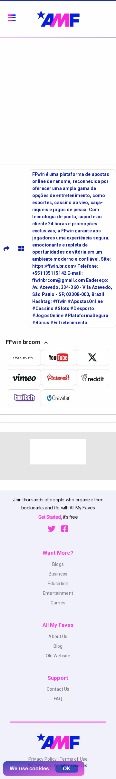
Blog (58, 646)
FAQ (58, 698)
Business (58, 573)
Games (58, 602)
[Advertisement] (58, 99)
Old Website (58, 655)
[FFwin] (25, 357)
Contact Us (58, 689)
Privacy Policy (43, 759)
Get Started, (50, 517)
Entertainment (58, 593)
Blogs (58, 564)
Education (58, 583)
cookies (39, 768)
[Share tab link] (6, 248)
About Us (57, 636)
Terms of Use (73, 759)
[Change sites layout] (21, 248)
